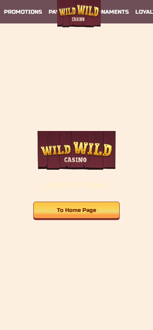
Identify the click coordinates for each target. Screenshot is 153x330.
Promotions (23, 12)
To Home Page (76, 209)
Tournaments (107, 12)
